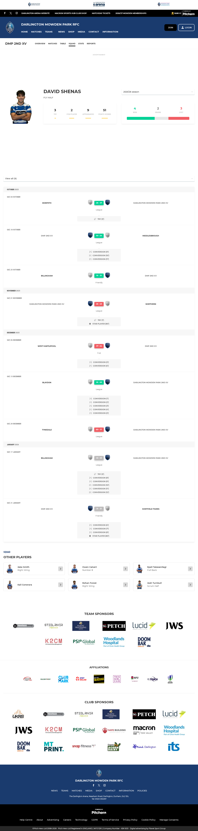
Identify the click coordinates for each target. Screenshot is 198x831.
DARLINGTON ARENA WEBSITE (35, 13)
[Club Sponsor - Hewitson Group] (23, 626)
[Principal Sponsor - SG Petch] (114, 626)
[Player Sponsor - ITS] (174, 747)
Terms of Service (110, 820)
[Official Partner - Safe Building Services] (114, 730)
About (40, 820)
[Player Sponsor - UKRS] (23, 714)
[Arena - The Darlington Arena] (99, 5)
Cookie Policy (148, 820)
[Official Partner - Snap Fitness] (84, 747)
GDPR (94, 820)
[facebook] (4, 13)
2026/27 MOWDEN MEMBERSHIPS (131, 13)
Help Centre (26, 820)
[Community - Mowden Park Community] (164, 5)
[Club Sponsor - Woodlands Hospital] (114, 642)
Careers (67, 820)
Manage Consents (169, 820)
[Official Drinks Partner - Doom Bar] (144, 642)
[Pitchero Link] (189, 14)
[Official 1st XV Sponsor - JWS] (174, 626)
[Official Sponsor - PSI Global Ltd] (84, 642)
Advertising (53, 820)
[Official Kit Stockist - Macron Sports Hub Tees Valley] (144, 730)
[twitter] (11, 13)
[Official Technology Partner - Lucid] (144, 626)
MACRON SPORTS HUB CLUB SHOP (71, 13)
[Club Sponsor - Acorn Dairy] (114, 747)
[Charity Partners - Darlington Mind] (144, 747)
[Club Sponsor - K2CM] (53, 642)
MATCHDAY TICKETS (101, 13)
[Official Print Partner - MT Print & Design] (53, 747)
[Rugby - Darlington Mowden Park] (34, 5)
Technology (81, 820)
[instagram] (16, 13)
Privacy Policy (130, 820)
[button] (24, 32)
